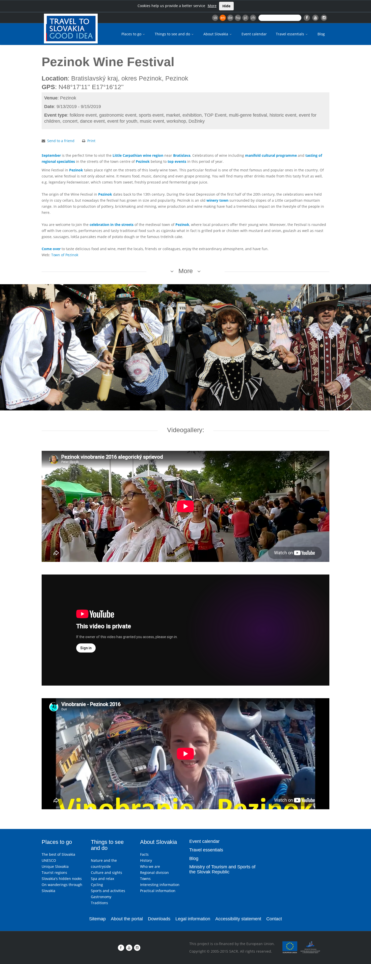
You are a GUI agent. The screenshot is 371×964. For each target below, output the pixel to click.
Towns (145, 878)
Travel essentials (290, 34)
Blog (321, 34)
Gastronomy (101, 896)
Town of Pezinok (64, 254)
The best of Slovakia (58, 854)
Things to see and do (173, 34)
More (212, 5)
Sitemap (97, 918)
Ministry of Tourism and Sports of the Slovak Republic (222, 869)
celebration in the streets (112, 224)
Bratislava (181, 155)
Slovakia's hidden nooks (62, 878)
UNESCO (49, 860)
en (223, 17)
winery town (217, 200)
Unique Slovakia (55, 866)
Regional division (154, 872)
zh (253, 17)
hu (238, 17)
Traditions (99, 902)
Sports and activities (108, 890)
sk (215, 17)
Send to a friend (60, 140)
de (230, 17)
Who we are (150, 866)
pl (245, 17)
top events (177, 161)
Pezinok (143, 161)
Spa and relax (102, 878)
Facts (144, 854)
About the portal (127, 918)
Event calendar (254, 34)
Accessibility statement (238, 918)
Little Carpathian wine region (138, 155)
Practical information (157, 890)
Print (91, 140)
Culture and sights (106, 872)
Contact (274, 918)
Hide (226, 6)
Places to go (131, 34)
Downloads (159, 918)
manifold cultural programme (271, 155)
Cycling (97, 884)
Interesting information (159, 884)
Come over (51, 248)
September (51, 155)
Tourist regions (54, 872)
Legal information (192, 918)
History (146, 860)
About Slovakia (216, 34)
